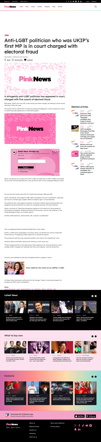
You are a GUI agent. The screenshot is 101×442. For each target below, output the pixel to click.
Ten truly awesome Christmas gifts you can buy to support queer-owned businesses (84, 359)
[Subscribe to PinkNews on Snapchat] (75, 430)
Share (8, 60)
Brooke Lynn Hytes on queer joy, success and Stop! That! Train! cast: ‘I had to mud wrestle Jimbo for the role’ (85, 400)
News (27, 6)
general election (25, 289)
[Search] (96, 7)
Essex (18, 289)
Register (94, 1)
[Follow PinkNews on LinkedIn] (81, 1)
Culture (33, 6)
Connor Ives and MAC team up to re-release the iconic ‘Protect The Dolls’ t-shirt (15, 359)
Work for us (33, 437)
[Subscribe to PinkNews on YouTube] (87, 426)
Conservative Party (9, 289)
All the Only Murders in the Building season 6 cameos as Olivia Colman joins (14, 319)
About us (32, 423)
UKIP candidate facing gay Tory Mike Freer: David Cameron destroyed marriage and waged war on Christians (87, 133)
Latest (21, 6)
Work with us (24, 1)
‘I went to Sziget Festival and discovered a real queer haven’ (62, 398)
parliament (37, 289)
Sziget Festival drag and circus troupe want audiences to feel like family (15, 399)
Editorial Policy (34, 426)
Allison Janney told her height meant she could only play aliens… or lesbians (85, 319)
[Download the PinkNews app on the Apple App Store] (79, 416)
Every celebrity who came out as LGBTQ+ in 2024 (45, 268)
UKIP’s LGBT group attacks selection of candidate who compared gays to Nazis (87, 170)
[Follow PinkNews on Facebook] (79, 426)
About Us (7, 1)
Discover (60, 6)
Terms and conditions (57, 423)
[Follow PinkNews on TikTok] (83, 426)
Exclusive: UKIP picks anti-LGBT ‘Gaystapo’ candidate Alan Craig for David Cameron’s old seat (87, 118)
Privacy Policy (24, 171)
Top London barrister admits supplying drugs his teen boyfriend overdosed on (87, 157)
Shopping (47, 6)
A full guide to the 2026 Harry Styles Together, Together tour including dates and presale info (62, 359)
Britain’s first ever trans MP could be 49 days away (87, 146)
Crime (6, 35)
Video (53, 6)
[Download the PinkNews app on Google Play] (91, 416)
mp (32, 289)
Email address (23, 158)
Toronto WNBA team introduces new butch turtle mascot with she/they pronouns (62, 319)
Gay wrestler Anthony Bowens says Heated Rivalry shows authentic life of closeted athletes (38, 400)
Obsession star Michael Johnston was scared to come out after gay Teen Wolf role (38, 319)
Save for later (19, 60)
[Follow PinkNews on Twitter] (75, 426)
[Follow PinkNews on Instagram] (90, 426)
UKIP (54, 289)
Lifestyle (39, 6)
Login (87, 1)
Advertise (15, 1)
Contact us (32, 430)
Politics (44, 289)
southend (49, 289)
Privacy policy (55, 426)
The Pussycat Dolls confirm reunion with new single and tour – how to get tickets (37, 359)
